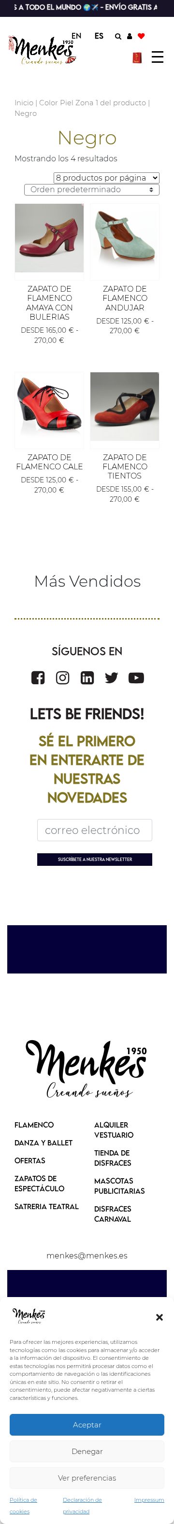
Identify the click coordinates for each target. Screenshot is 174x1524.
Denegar (87, 1451)
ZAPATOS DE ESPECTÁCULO (39, 1183)
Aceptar (87, 1424)
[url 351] (37, 677)
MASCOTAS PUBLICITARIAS (119, 1185)
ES (99, 36)
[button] (159, 1316)
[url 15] (138, 57)
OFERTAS (29, 1160)
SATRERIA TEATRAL (46, 1206)
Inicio (23, 103)
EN (76, 36)
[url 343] (49, 238)
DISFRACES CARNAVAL (112, 1213)
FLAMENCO (34, 1124)
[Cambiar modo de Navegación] (157, 57)
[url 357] (87, 1070)
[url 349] (124, 406)
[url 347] (49, 406)
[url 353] (87, 677)
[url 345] (124, 238)
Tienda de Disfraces (112, 1157)
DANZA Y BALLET (43, 1142)
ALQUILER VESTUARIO (113, 1129)
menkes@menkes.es (87, 1255)
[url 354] (111, 677)
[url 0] (29, 1316)
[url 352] (62, 677)
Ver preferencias (87, 1477)
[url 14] (141, 36)
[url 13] (129, 36)
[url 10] (42, 50)
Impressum (149, 1499)
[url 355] (136, 677)
